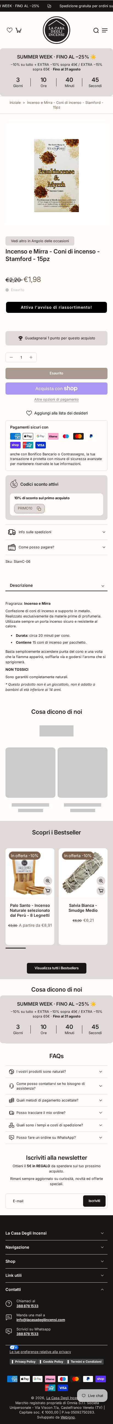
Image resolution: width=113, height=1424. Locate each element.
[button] (9, 30)
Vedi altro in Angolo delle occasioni (40, 241)
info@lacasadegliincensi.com (40, 1320)
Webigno (68, 1417)
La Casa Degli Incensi (63, 1398)
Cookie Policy (53, 1362)
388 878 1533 (27, 1306)
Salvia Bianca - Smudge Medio (83, 908)
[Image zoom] (56, 174)
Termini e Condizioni (86, 1362)
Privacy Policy (25, 1362)
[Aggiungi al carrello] (47, 890)
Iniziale (16, 103)
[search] (96, 30)
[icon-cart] (20, 30)
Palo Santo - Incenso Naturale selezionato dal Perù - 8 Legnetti (30, 910)
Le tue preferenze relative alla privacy (40, 1352)
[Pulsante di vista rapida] (47, 880)
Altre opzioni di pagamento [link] (56, 399)
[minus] (11, 357)
